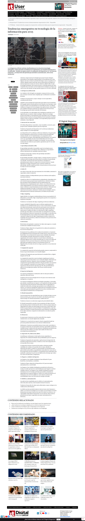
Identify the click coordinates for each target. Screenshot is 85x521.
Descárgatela (67, 7)
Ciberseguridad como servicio (40, 15)
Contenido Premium (50, 12)
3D (10, 91)
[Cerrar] (73, 519)
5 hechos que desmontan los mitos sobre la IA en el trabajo (66, 155)
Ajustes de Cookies (47, 507)
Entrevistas (58, 12)
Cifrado (16, 101)
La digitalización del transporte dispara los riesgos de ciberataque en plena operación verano (14, 429)
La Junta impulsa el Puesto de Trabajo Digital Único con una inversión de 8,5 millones (48, 462)
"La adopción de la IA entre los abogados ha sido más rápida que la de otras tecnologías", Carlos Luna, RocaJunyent (67, 88)
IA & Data (39, 14)
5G (10, 89)
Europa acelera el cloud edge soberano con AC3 (15, 479)
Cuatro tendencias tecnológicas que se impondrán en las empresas (28, 406)
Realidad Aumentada (13, 106)
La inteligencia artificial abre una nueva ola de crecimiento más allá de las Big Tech (48, 445)
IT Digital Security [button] (30, 12)
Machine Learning (13, 104)
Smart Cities (13, 93)
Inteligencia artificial (13, 97)
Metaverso (13, 112)
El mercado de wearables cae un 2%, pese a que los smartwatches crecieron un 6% (32, 481)
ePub (73, 142)
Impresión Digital (20, 15)
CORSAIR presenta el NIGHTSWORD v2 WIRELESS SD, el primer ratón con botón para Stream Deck (32, 463)
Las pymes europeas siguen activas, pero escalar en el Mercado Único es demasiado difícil (32, 446)
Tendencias (14, 89)
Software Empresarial (61, 15)
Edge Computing (13, 108)
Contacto (68, 507)
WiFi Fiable (29, 15)
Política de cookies (37, 507)
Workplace (45, 14)
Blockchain (13, 99)
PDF (70, 142)
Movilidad (67, 14)
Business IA (52, 15)
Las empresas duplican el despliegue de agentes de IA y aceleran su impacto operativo (32, 498)
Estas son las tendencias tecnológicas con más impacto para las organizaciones (31, 403)
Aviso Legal (28, 507)
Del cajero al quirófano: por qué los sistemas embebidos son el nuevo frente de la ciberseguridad (67, 173)
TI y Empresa (11, 15)
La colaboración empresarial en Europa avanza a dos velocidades (48, 497)
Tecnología (15, 91)
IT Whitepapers (32, 14)
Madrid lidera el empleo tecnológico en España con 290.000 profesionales (47, 428)
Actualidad (11, 101)
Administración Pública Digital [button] (16, 12)
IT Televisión (23, 14)
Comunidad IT (40, 12)
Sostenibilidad (52, 14)
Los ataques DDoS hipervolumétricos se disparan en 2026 (13, 462)
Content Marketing (67, 12)
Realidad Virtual (13, 95)
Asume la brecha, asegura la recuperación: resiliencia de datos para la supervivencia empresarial (67, 30)
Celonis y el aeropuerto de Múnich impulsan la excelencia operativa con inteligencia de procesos (31, 429)
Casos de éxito (60, 14)
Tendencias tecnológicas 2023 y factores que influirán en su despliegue (29, 408)
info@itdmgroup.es (65, 516)
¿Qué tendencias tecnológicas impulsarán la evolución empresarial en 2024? (30, 405)
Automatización (13, 110)
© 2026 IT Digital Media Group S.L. (15, 507)
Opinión (17, 14)
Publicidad (74, 507)
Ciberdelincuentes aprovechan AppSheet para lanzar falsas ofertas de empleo (47, 481)
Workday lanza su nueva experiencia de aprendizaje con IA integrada (15, 497)
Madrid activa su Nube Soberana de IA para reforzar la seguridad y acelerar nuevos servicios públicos (15, 446)
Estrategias (11, 14)
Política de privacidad (58, 507)
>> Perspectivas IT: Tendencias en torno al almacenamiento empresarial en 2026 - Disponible (32, 22)
